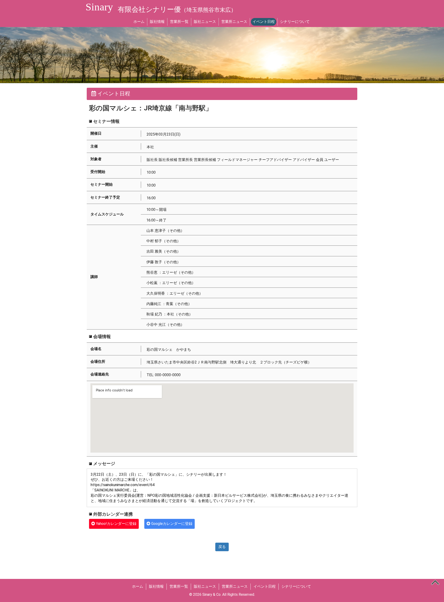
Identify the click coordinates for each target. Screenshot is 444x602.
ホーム (139, 21)
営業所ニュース (234, 21)
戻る (222, 547)
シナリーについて (295, 21)
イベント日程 (264, 21)
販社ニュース (205, 21)
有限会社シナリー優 (177, 9)
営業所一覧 (179, 21)
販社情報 (157, 21)
